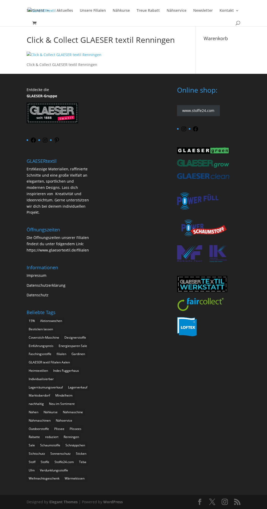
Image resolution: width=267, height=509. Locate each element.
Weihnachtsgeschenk (44, 478)
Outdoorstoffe (39, 429)
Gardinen (78, 354)
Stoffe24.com (64, 462)
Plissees (75, 429)
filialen (61, 354)
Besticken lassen (41, 329)
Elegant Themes (63, 501)
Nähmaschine (73, 412)
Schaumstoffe (50, 445)
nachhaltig (36, 404)
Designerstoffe (75, 337)
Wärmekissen (74, 478)
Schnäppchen (75, 445)
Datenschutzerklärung (46, 285)
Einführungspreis (41, 346)
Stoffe (45, 462)
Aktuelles (65, 11)
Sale (32, 445)
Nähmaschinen (40, 420)
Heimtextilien (38, 370)
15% (32, 321)
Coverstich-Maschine (44, 337)
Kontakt (227, 11)
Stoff (32, 462)
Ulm (32, 470)
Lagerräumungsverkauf (46, 387)
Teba (82, 462)
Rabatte (34, 437)
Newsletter (203, 11)
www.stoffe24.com (198, 110)
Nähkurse (121, 11)
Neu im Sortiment (62, 404)
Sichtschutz (37, 453)
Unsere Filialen (93, 11)
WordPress (113, 501)
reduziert (51, 437)
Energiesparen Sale (73, 346)
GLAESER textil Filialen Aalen (49, 362)
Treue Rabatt (148, 11)
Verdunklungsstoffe (54, 470)
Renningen (71, 437)
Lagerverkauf (77, 387)
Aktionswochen (51, 321)
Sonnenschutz (60, 453)
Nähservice (176, 11)
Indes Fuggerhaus (66, 370)
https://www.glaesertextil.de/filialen (58, 250)
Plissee (59, 429)
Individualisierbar (41, 379)
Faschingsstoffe (40, 354)
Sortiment (36, 11)
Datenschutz (37, 294)
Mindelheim (63, 395)
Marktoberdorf (39, 395)
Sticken (81, 453)
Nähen (33, 412)
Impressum (36, 275)
